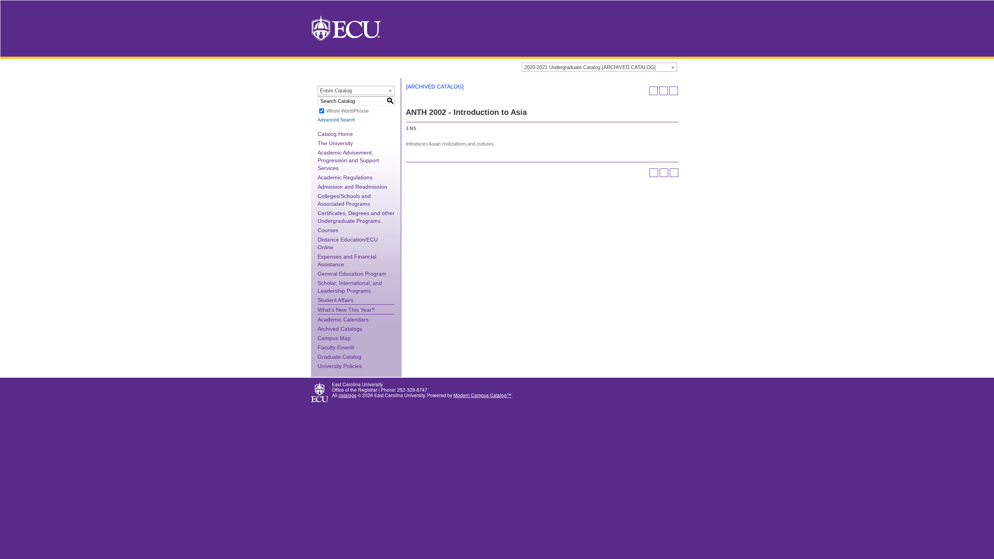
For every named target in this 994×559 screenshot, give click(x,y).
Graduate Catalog (339, 357)
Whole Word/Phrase (348, 111)
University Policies (340, 366)
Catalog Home (335, 134)
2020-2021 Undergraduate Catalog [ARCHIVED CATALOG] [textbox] (590, 67)
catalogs (347, 395)
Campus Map (334, 338)
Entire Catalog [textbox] (336, 91)
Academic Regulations (345, 177)
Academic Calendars (343, 319)
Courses (328, 230)
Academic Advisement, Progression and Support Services (348, 160)
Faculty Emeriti (336, 347)
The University (335, 143)
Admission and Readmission (352, 187)
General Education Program (352, 274)
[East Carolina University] (346, 27)
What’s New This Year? (346, 310)
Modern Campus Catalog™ (482, 395)
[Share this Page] (653, 91)
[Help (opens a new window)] (673, 91)
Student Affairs (335, 300)
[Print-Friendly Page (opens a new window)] (663, 91)
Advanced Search (336, 120)
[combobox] (599, 67)
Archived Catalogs (340, 329)
